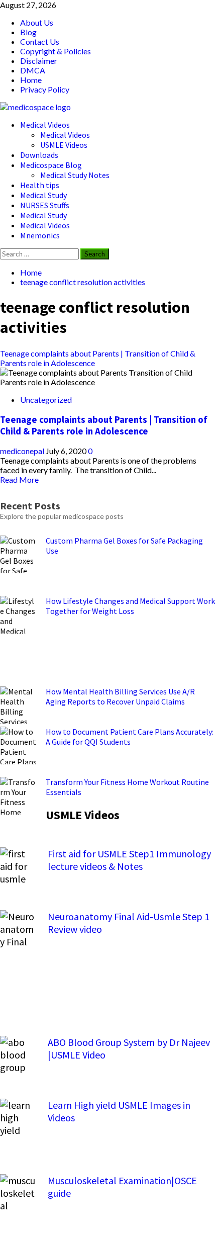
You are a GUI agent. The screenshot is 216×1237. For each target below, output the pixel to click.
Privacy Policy (44, 89)
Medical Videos (45, 125)
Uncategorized (46, 399)
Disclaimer (38, 60)
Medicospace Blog (51, 165)
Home (31, 79)
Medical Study (43, 195)
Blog (28, 32)
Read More (19, 479)
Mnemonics (40, 235)
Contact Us (39, 41)
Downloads (39, 155)
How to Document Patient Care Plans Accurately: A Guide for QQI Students (129, 737)
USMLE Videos (63, 145)
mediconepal (23, 451)
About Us (36, 22)
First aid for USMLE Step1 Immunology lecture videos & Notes (129, 859)
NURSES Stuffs (44, 205)
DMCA (32, 70)
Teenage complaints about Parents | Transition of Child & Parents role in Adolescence (103, 425)
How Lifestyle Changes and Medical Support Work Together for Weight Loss (130, 606)
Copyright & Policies (55, 51)
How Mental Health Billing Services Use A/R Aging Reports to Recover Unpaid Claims (120, 696)
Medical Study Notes (75, 175)
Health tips (39, 185)
